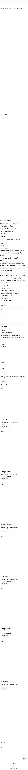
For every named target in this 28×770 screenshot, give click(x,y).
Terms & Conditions (5, 712)
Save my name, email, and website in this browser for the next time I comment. (13, 377)
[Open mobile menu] (1, 1)
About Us (3, 701)
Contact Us (3, 703)
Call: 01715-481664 (5, 738)
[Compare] (2, 691)
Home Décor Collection (5, 718)
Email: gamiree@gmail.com (6, 740)
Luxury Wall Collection (5, 722)
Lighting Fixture (4, 720)
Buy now (18, 239)
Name (2, 362)
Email (2, 368)
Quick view (5, 691)
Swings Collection (17, 8)
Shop (2, 710)
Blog (2, 708)
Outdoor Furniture (8, 8)
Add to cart (10, 239)
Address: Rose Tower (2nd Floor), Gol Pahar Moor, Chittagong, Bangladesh (14, 735)
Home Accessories (5, 724)
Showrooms (3, 706)
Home (1, 8)
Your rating (4, 342)
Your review (4, 346)
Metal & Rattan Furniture (6, 727)
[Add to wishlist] (2, 678)
